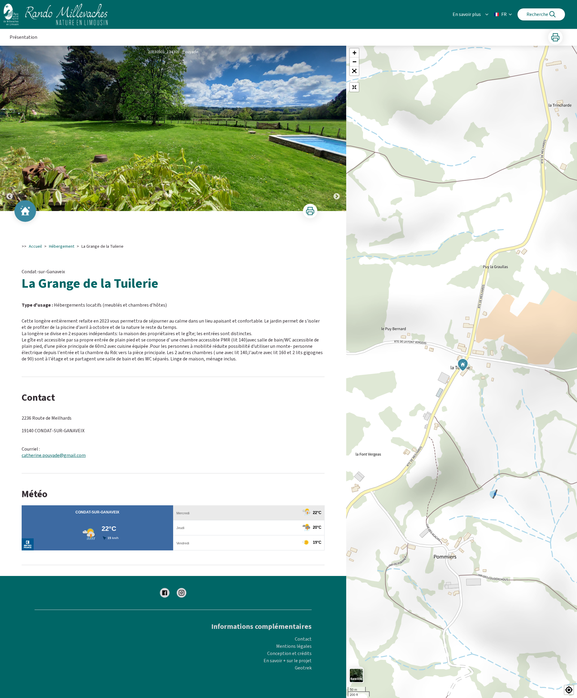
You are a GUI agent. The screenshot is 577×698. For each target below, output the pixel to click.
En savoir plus (467, 14)
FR (504, 14)
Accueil (35, 246)
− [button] (354, 62)
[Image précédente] (9, 128)
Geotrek (303, 668)
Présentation (23, 37)
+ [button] (354, 53)
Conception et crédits (289, 653)
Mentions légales (294, 646)
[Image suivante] (336, 128)
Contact (303, 639)
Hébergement (61, 246)
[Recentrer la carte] (354, 87)
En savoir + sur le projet (288, 660)
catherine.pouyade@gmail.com (54, 455)
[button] (354, 70)
